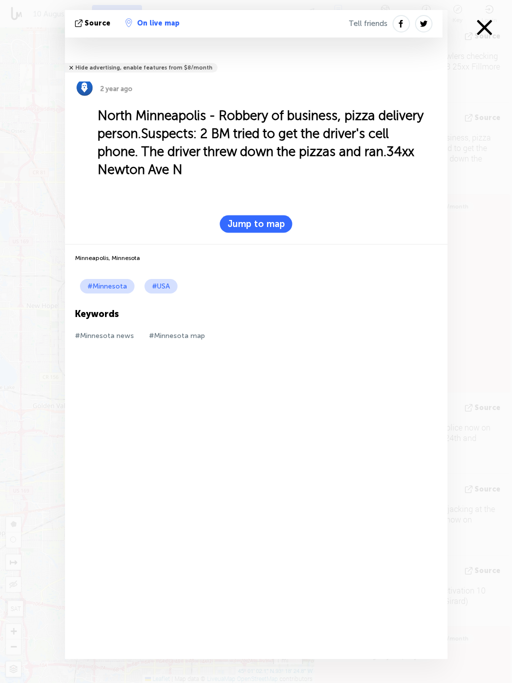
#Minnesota (107, 286)
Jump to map (256, 224)
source (97, 23)
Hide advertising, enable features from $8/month (144, 67)
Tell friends (368, 23)
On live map (158, 23)
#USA (161, 286)
